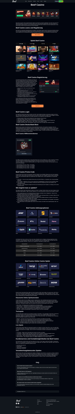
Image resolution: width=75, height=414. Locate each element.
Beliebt (20, 43)
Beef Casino (48, 405)
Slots (53, 43)
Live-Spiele (31, 43)
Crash (42, 43)
